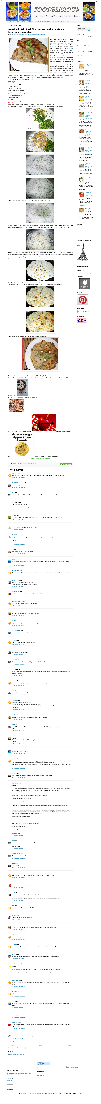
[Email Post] (11, 463)
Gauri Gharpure (16, 964)
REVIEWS (23, 21)
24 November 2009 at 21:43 (18, 635)
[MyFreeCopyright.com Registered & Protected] (85, 313)
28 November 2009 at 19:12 (18, 1007)
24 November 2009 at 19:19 (18, 586)
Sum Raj (14, 863)
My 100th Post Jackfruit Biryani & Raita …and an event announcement (88, 150)
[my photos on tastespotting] (84, 272)
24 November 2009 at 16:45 (18, 497)
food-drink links (9, 1080)
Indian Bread (34, 34)
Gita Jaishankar (16, 620)
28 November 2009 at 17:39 (18, 996)
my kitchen (14, 991)
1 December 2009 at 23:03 (18, 1038)
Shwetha (14, 954)
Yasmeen (14, 915)
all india (41, 1064)
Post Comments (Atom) (20, 1048)
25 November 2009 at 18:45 (18, 900)
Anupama (14, 659)
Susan (63, 377)
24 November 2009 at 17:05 (18, 519)
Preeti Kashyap (15, 591)
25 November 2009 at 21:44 (18, 919)
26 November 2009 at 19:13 (18, 949)
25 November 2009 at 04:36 (18, 709)
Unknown (14, 700)
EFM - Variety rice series (16, 397)
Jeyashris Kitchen (16, 714)
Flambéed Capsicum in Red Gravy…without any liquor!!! (88, 132)
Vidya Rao (14, 944)
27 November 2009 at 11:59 (18, 958)
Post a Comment (14, 1041)
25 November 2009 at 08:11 (18, 768)
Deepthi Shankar (16, 853)
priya (13, 492)
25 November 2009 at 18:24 (18, 877)
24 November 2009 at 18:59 (18, 554)
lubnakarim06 (15, 980)
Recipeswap (15, 882)
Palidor (13, 680)
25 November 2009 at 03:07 (18, 695)
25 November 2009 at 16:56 (18, 867)
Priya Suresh (15, 473)
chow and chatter (16, 630)
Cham (13, 925)
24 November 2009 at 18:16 (18, 544)
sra (12, 1033)
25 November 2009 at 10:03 (18, 777)
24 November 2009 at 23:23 (18, 654)
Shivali (13, 905)
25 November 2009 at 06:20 (18, 730)
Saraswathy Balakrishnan (18, 611)
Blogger (80, 1093)
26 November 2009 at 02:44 (18, 939)
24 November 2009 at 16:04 (18, 477)
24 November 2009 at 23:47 (18, 664)
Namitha (14, 640)
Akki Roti (70, 48)
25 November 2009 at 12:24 (18, 848)
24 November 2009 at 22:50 (18, 644)
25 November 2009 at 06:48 (18, 753)
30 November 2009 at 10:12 (18, 1017)
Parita (13, 650)
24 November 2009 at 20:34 (18, 605)
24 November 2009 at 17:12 (18, 529)
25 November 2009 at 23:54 (18, 929)
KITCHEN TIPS (30, 21)
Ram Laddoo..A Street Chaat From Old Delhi (88, 165)
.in (42, 1063)
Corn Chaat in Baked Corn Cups (88, 66)
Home (40, 1045)
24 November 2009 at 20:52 (18, 615)
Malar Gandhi (15, 1022)
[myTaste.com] (40, 1075)
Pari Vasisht (20, 463)
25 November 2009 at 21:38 (18, 910)
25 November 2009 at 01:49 (18, 685)
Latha (13, 892)
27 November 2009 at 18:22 (18, 986)
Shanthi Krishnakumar (17, 482)
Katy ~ (13, 1001)
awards (18, 34)
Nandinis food (15, 873)
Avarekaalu (14, 34)
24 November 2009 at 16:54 (18, 510)
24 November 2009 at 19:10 (18, 565)
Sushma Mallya (15, 570)
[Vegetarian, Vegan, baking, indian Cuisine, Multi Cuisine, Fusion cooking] (21, 1074)
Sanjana (14, 525)
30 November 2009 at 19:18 (18, 1028)
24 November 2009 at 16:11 (18, 487)
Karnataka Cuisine (41, 34)
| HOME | (10, 21)
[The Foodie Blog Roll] (72, 1067)
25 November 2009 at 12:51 (18, 858)
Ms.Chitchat (15, 534)
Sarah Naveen (15, 580)
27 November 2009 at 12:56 (18, 975)
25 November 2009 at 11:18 (18, 835)
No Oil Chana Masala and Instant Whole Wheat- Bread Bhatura (88, 83)
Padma (13, 724)
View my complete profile (83, 45)
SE (12, 559)
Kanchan (14, 515)
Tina (13, 549)
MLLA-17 (22, 377)
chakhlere (14, 773)
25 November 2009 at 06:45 (18, 743)
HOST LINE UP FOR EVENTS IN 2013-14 (43, 21)
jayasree (14, 840)
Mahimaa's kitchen (16, 749)
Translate (88, 30)
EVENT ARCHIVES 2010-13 (67, 21)
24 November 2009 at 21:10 (18, 625)
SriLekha (34, 397)
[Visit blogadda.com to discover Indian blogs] (10, 1084)
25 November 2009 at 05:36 (18, 719)
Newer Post (11, 1045)
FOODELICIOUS (82, 51)
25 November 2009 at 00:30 (18, 675)
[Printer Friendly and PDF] (66, 464)
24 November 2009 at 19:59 (18, 596)
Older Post (69, 1045)
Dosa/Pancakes (28, 34)
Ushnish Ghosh (15, 736)
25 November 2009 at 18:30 (18, 887)
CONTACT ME (16, 21)
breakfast (22, 34)
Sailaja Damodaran (16, 601)
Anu (13, 690)
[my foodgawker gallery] (84, 289)
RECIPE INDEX (56, 21)
